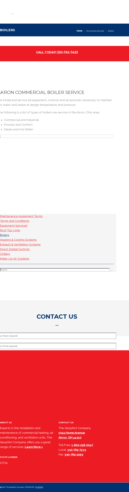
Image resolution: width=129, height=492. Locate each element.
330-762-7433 (76, 449)
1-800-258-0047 (82, 445)
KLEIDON (39, 487)
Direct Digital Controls (15, 249)
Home (79, 31)
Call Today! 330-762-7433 (57, 52)
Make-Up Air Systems (14, 258)
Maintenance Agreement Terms (21, 216)
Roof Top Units (10, 230)
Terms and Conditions (14, 221)
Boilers (111, 31)
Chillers (5, 254)
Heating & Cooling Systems (18, 239)
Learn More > (34, 447)
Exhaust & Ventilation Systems (20, 244)
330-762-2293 (73, 454)
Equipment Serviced (95, 31)
